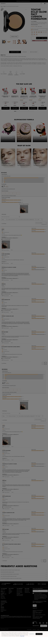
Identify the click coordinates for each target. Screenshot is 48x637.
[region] (24, 634)
